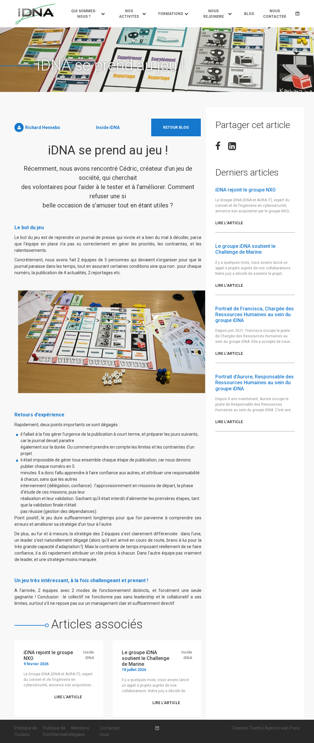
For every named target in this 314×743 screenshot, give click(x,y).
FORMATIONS (170, 14)
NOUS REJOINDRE (213, 14)
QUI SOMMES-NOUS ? (84, 14)
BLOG (249, 14)
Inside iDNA (108, 127)
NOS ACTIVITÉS (129, 14)
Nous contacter (274, 14)
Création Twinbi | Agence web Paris (266, 728)
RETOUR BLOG (176, 127)
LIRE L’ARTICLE (68, 697)
